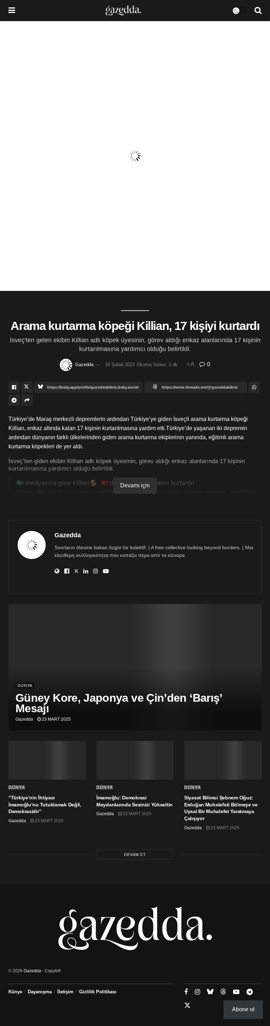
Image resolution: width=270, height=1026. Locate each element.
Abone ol (243, 1009)
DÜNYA (25, 685)
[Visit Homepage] (123, 11)
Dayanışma (40, 991)
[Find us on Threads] (223, 992)
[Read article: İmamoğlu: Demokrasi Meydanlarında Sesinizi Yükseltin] (135, 760)
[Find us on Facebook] (186, 992)
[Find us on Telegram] (249, 992)
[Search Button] (258, 10)
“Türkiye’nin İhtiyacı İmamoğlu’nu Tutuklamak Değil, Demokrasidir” (44, 804)
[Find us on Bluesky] (210, 992)
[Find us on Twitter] (187, 1005)
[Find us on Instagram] (197, 992)
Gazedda (84, 364)
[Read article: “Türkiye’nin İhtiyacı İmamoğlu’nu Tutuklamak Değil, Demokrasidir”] (47, 760)
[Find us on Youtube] (236, 992)
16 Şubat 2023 (120, 364)
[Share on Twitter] (27, 387)
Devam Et (135, 854)
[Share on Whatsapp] (254, 387)
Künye (15, 991)
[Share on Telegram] (14, 400)
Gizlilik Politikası (97, 991)
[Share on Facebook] (14, 387)
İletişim (65, 991)
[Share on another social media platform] (27, 400)
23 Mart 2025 (56, 719)
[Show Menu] (11, 10)
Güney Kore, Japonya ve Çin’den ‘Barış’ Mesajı (118, 703)
